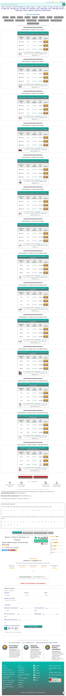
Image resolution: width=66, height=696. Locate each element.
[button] (33, 612)
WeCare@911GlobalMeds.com (56, 675)
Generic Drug (37, 52)
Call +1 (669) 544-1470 (55, 666)
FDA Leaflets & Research (40, 532)
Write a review (5, 544)
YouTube (37, 675)
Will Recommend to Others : (11, 619)
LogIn (19, 665)
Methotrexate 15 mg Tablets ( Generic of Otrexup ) (33, 161)
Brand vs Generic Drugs (8, 680)
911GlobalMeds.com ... (16, 496)
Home (4, 665)
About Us (5, 668)
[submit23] (63, 4)
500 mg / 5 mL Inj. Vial (43, 20)
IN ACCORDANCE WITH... (32, 577)
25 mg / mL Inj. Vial (20, 20)
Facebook (37, 666)
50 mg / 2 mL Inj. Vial (31, 20)
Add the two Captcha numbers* (12, 625)
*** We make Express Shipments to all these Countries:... (15, 498)
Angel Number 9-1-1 (8, 670)
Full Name (7, 592)
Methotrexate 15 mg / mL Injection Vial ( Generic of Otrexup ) (33, 257)
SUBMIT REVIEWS (33, 626)
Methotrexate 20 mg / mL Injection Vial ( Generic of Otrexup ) (33, 289)
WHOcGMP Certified (30, 52)
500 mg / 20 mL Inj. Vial (56, 20)
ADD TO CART (45, 42)
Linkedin (37, 670)
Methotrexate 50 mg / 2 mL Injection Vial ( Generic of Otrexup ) (33, 352)
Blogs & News (21, 670)
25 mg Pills (49, 17)
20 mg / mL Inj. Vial (9, 20)
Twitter (37, 668)
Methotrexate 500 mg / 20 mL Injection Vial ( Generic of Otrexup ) (33, 416)
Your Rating (7, 605)
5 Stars (51, 542)
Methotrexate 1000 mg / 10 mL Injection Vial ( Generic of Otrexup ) (33, 448)
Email (45, 592)
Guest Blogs (21, 672)
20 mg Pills (42, 17)
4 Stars (51, 546)
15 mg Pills (34, 17)
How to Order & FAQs (8, 682)
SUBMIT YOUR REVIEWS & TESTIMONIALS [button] (33, 583)
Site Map (20, 684)
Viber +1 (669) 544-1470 (55, 672)
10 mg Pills (27, 17)
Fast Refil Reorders (7, 684)
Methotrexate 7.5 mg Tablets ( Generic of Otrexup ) (33, 97)
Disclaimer (20, 682)
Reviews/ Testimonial (9, 598)
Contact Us (20, 687)
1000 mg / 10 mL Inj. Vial (33, 23)
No (43, 614)
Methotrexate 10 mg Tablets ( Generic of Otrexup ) (33, 129)
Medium (37, 677)
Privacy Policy (21, 680)
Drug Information (28, 532)
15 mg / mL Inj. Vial (58, 17)
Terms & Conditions (23, 678)
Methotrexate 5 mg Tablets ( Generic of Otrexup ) (33, 65)
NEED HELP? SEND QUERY (25, 477)
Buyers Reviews (17, 532)
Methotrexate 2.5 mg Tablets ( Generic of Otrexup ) (33, 33)
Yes (57, 614)
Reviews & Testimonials (8, 672)
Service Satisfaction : (39, 608)
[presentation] (32, 570)
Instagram (37, 673)
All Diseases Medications (9, 674)
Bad (21, 608)
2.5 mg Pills (5, 17)
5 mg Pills (13, 17)
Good (7, 610)
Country (26, 592)
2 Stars (51, 552)
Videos (50, 532)
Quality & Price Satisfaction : (11, 608)
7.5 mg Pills (19, 17)
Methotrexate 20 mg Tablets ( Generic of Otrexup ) (33, 193)
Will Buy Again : (38, 614)
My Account (21, 668)
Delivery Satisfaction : (9, 614)
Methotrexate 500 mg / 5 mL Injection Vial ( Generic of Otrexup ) (33, 384)
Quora (36, 680)
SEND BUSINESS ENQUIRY (40, 477)
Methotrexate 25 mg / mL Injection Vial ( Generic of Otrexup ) (33, 320)
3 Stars (51, 549)
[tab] (17, 532)
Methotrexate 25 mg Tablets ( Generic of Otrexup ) (33, 225)
